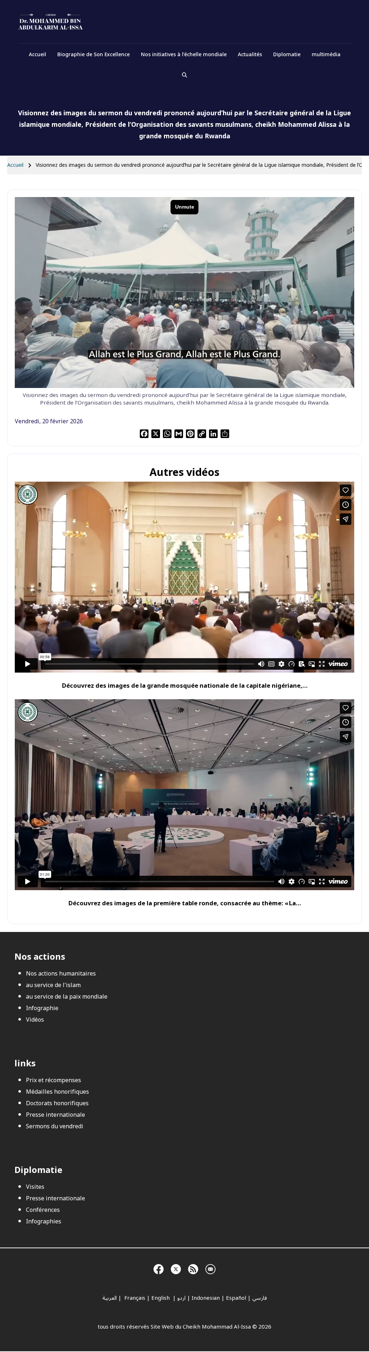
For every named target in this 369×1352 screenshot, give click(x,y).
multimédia (326, 54)
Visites (35, 1187)
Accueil (37, 54)
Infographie (42, 1008)
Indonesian (206, 1298)
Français (134, 1298)
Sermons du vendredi (54, 1126)
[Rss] (193, 1268)
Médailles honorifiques (57, 1092)
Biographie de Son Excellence (93, 54)
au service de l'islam (53, 985)
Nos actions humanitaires (61, 974)
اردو (181, 1298)
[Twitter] (176, 1268)
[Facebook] (158, 1268)
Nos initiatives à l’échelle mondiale (184, 54)
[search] (184, 75)
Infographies (43, 1221)
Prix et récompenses (53, 1080)
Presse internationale (55, 1115)
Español (236, 1298)
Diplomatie (287, 54)
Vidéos (35, 1020)
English (161, 1298)
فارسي (259, 1298)
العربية (109, 1298)
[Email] (210, 1268)
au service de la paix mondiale (66, 997)
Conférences (43, 1210)
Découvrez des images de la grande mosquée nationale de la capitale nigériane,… (185, 685)
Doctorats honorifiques (57, 1103)
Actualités (250, 54)
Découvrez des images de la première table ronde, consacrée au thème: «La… (184, 903)
